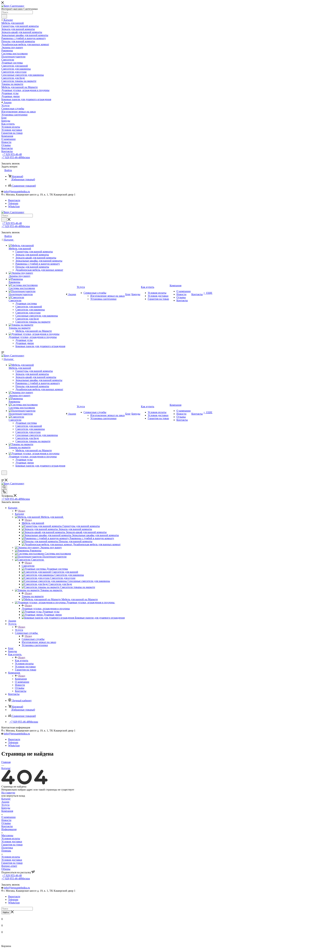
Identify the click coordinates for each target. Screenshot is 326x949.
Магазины (7, 835)
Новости (6, 820)
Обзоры (5, 869)
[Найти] (4, 16)
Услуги (19, 629)
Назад (21, 510)
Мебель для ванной (33, 523)
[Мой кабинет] (2, 477)
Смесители (28, 565)
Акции (5, 801)
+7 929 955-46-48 (12, 154)
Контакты (7, 826)
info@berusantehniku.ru (17, 191)
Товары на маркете (33, 596)
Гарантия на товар (12, 844)
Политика (7, 847)
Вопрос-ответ (9, 866)
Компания (21, 678)
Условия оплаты (10, 838)
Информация (8, 829)
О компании (8, 817)
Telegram (13, 203)
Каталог (19, 513)
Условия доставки (11, 841)
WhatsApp (14, 206)
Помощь (6, 850)
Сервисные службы (33, 639)
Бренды (5, 807)
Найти (6, 912)
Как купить (21, 660)
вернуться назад (15, 795)
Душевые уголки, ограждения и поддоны (46, 608)
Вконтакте (14, 200)
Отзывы (6, 823)
